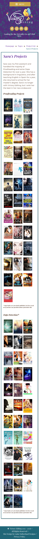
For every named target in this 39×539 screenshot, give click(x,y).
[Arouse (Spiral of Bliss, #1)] (8, 238)
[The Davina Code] (27, 443)
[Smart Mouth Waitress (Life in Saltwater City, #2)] (18, 444)
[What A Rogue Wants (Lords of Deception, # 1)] (18, 380)
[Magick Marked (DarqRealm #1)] (8, 491)
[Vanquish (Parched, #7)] (8, 396)
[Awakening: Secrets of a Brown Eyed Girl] (8, 270)
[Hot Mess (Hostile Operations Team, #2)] (27, 174)
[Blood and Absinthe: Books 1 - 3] (8, 346)
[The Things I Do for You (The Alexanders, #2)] (27, 491)
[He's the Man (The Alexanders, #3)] (27, 364)
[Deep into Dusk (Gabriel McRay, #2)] (8, 207)
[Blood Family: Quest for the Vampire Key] (8, 475)
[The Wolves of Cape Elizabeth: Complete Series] (27, 190)
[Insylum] (18, 159)
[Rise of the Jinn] (27, 159)
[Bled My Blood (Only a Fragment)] (18, 460)
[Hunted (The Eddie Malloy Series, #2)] (27, 459)
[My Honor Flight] (8, 412)
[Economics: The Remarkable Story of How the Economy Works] (27, 207)
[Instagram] (17, 29)
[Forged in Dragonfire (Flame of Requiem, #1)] (8, 127)
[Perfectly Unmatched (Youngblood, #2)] (8, 459)
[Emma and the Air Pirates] (18, 286)
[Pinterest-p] (21, 29)
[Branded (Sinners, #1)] (18, 206)
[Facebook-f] (12, 29)
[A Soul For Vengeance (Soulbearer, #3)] (27, 222)
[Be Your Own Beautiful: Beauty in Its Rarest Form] (18, 270)
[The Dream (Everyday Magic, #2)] (27, 474)
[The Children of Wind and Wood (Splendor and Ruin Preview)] (18, 475)
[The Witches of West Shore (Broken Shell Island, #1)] (27, 427)
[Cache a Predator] (8, 365)
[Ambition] (18, 491)
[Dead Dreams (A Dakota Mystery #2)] (18, 410)
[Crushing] (27, 381)
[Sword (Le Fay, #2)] (27, 143)
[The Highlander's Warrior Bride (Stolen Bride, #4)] (8, 174)
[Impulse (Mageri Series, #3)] (18, 507)
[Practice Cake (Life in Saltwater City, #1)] (8, 444)
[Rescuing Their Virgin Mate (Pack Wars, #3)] (8, 427)
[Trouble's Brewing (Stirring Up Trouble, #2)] (27, 394)
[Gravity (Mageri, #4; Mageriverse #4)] (8, 507)
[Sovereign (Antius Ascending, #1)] (18, 396)
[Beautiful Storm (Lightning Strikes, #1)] (8, 332)
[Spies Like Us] (8, 301)
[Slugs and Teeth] (18, 238)
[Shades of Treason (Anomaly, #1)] (27, 333)
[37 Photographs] (27, 348)
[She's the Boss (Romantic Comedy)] (27, 412)
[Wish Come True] (18, 111)
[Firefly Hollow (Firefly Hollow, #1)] (27, 239)
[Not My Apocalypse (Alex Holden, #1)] (27, 286)
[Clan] (18, 175)
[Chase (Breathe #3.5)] (18, 333)
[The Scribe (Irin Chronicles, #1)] (8, 191)
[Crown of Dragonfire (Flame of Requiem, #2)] (8, 111)
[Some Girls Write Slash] (18, 364)
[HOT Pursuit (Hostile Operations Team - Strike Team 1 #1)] (8, 222)
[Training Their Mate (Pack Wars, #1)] (18, 427)
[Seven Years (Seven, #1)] (18, 348)
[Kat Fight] (18, 254)
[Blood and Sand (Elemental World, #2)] (18, 223)
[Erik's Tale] (8, 286)
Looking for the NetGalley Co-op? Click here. (19, 35)
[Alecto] (18, 190)
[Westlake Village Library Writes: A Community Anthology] (8, 157)
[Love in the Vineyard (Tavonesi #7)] (18, 143)
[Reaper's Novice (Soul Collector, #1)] (8, 254)
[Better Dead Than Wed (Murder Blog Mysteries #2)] (8, 144)
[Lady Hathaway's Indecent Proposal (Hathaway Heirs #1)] (8, 380)
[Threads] (26, 29)
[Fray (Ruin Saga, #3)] (18, 128)
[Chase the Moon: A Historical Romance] (27, 255)
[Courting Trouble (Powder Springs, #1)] (27, 270)
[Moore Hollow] (27, 128)
